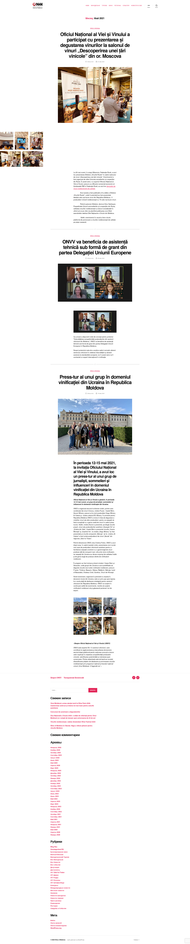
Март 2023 (54, 804)
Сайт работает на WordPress (75, 940)
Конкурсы (54, 885)
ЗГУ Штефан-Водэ (57, 882)
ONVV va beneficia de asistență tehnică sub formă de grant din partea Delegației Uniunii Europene (95, 247)
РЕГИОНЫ (117, 5)
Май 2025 (54, 763)
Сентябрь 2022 (56, 811)
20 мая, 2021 (101, 258)
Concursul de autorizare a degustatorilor (65, 712)
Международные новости (60, 888)
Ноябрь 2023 (55, 783)
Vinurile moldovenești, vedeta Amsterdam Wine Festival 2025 (72, 722)
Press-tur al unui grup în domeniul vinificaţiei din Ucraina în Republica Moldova (95, 382)
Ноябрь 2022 (55, 809)
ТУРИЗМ (104, 5)
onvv (92, 62)
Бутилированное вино (59, 852)
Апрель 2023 (55, 801)
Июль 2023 (54, 793)
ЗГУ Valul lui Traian (57, 872)
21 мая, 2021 (101, 62)
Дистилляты (55, 870)
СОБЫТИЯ (126, 5)
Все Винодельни (56, 859)
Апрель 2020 (55, 832)
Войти (52, 920)
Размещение (55, 903)
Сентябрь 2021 (56, 817)
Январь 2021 (55, 827)
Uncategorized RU (57, 849)
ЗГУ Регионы (55, 880)
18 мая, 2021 (101, 393)
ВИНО (111, 5)
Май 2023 (54, 799)
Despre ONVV (55, 677)
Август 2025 (54, 758)
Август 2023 (54, 791)
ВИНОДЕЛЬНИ (95, 5)
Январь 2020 (55, 835)
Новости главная (56, 898)
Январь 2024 (55, 778)
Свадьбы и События (58, 908)
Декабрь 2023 (55, 781)
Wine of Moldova (60, 940)
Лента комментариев (58, 925)
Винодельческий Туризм (59, 857)
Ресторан (54, 906)
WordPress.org (55, 928)
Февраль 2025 (55, 770)
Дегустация (54, 867)
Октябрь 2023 (55, 786)
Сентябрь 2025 (56, 755)
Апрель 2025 (55, 765)
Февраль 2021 (55, 824)
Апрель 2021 (55, 822)
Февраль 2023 (55, 806)
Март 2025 (54, 768)
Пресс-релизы (95, 28)
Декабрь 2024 (55, 773)
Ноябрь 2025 (55, 750)
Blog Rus (53, 847)
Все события (55, 865)
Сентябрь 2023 (56, 788)
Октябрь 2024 (55, 775)
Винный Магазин (56, 854)
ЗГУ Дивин (54, 875)
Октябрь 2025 (55, 752)
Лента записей (56, 923)
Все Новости (55, 862)
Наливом (53, 893)
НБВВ (87, 5)
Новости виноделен (58, 895)
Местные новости (57, 890)
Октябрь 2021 (55, 814)
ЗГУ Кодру (54, 877)
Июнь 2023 (54, 796)
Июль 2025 (54, 760)
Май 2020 (54, 829)
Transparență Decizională (74, 677)
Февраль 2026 (55, 747)
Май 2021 (54, 819)
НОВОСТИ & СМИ (136, 5)
